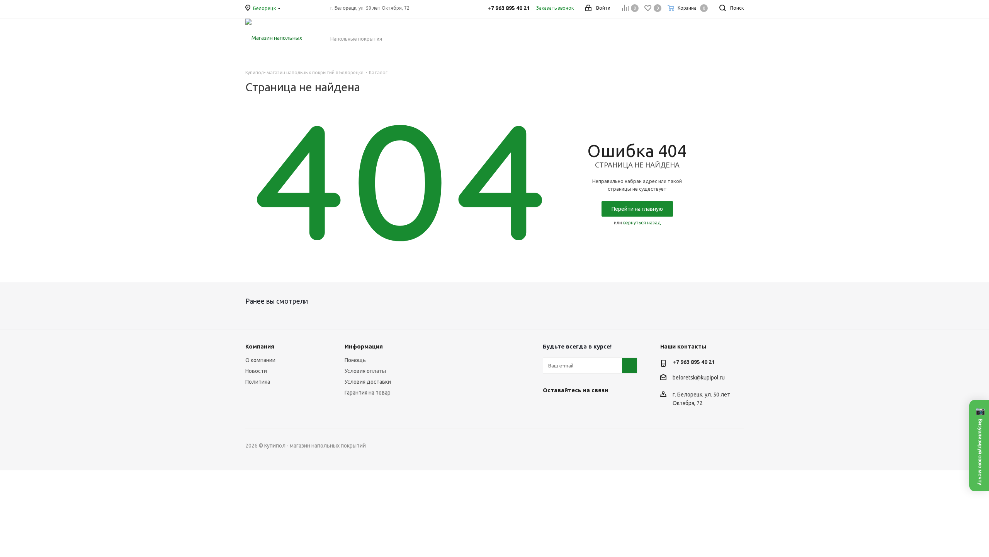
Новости (256, 371)
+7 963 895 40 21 (694, 362)
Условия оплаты (365, 371)
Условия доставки (368, 382)
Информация (364, 346)
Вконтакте (550, 408)
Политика (257, 382)
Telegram (570, 408)
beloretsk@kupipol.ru (699, 377)
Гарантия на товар (368, 393)
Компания (259, 346)
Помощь (355, 360)
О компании (260, 360)
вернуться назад (642, 222)
